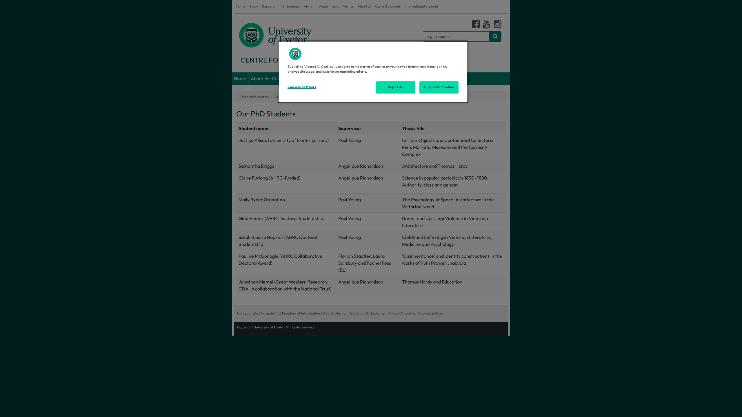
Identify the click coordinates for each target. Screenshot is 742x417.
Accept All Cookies (438, 87)
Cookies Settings (302, 87)
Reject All (396, 87)
